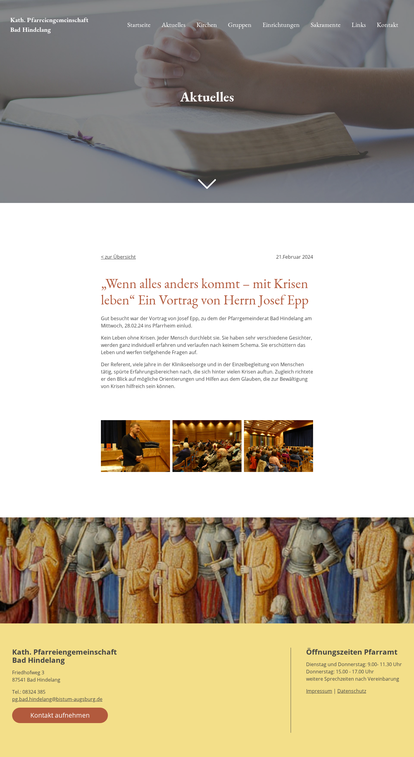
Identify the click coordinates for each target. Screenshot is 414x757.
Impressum (319, 691)
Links (359, 24)
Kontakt (387, 24)
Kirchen (206, 24)
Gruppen (240, 24)
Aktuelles (173, 24)
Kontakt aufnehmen (60, 715)
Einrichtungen (281, 24)
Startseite (139, 24)
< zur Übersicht (118, 257)
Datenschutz (351, 691)
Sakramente (326, 24)
